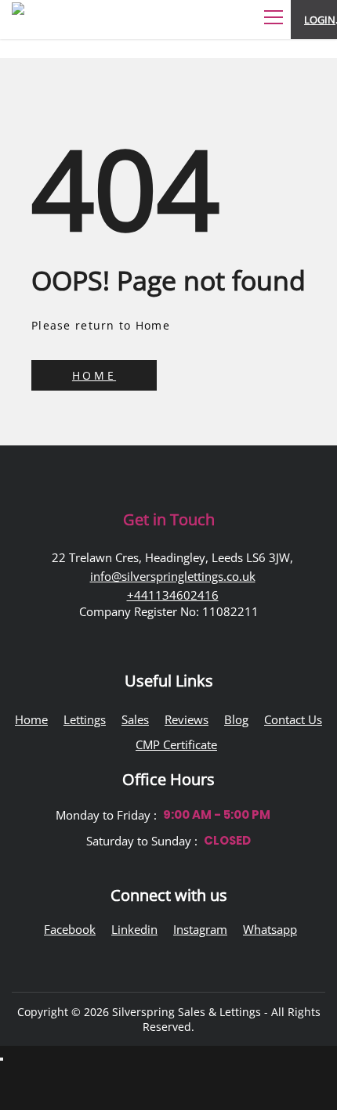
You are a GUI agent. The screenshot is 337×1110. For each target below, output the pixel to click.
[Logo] (59, 28)
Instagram (200, 929)
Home (31, 719)
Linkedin (134, 929)
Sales (135, 719)
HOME (94, 375)
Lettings (84, 719)
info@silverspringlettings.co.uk (172, 576)
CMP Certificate (176, 744)
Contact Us (293, 719)
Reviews (186, 719)
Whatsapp (270, 929)
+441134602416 (173, 595)
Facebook (70, 929)
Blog (236, 719)
